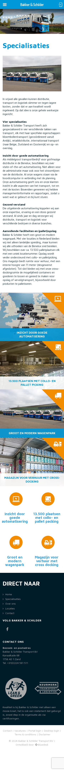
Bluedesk (43, 744)
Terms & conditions (25, 734)
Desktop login (51, 730)
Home (8, 594)
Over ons (10, 603)
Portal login (34, 730)
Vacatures (20, 730)
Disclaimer (44, 734)
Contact (9, 613)
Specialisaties (13, 599)
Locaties (10, 608)
